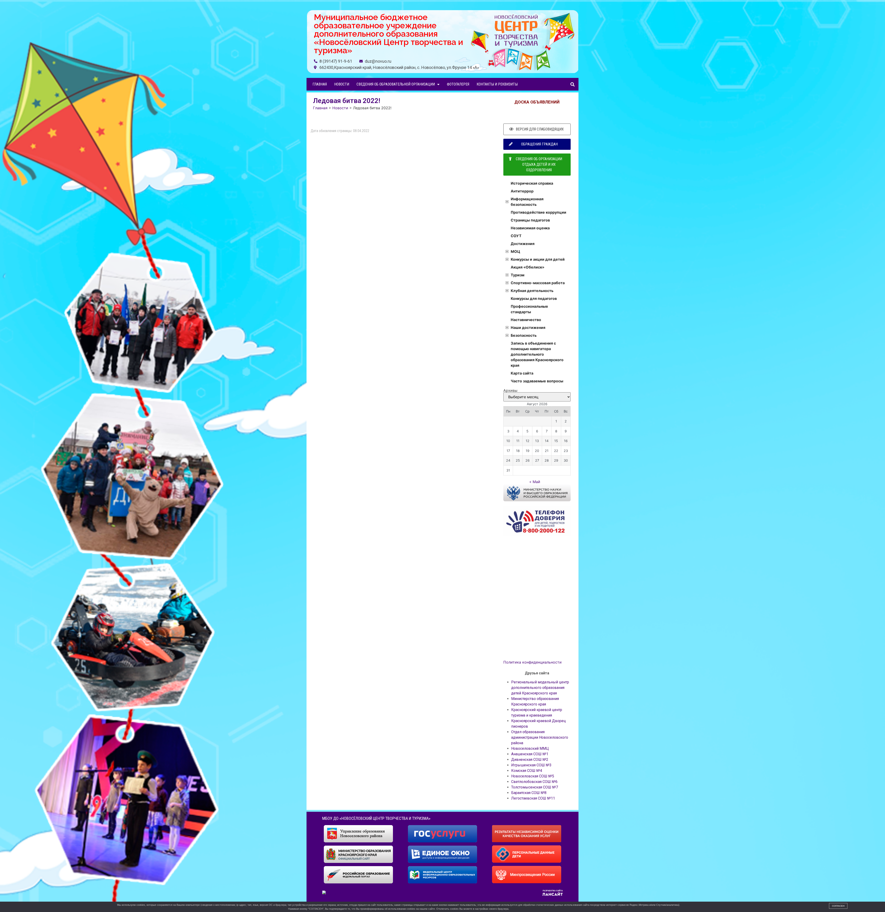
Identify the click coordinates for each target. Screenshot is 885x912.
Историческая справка (532, 183)
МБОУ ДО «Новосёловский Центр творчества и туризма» (376, 818)
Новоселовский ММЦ (530, 748)
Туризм (517, 275)
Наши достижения (528, 327)
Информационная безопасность (527, 202)
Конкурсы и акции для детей (538, 259)
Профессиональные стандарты (529, 309)
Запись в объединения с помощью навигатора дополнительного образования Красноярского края (537, 354)
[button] (572, 84)
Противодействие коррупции (538, 212)
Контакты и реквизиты (497, 84)
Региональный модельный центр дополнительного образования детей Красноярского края (540, 687)
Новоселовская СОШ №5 (532, 776)
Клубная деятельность (532, 290)
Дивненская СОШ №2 (529, 759)
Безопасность (524, 335)
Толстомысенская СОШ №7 (534, 787)
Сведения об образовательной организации (396, 84)
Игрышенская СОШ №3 (531, 765)
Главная (320, 84)
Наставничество (526, 319)
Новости (341, 84)
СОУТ (516, 235)
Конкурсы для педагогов (534, 298)
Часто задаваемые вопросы (537, 381)
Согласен (838, 906)
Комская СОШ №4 (526, 770)
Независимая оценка (530, 228)
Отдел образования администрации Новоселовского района (539, 737)
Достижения (522, 243)
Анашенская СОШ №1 (529, 754)
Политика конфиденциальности (532, 662)
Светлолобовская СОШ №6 (534, 781)
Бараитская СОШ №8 (528, 793)
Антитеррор (522, 191)
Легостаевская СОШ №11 (533, 798)
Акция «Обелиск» (527, 267)
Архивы (510, 390)
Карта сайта (522, 373)
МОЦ (515, 251)
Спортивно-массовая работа (538, 282)
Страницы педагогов (530, 220)
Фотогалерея (458, 84)
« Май (534, 481)
